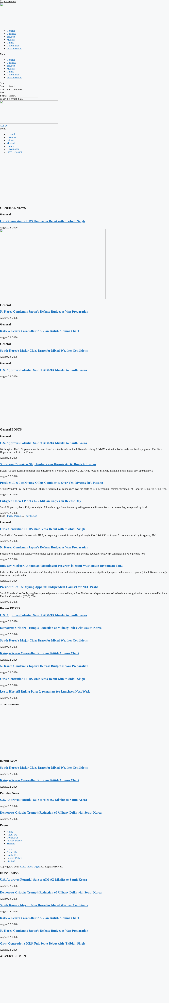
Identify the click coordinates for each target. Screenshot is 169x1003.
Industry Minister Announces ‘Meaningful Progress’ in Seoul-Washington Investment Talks (61, 565)
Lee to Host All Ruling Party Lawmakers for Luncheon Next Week (45, 691)
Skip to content (8, 1)
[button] (84, 54)
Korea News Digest (30, 866)
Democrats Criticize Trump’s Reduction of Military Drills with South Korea (51, 627)
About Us (12, 834)
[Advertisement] (84, 179)
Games (10, 42)
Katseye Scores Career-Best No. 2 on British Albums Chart (39, 331)
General (11, 30)
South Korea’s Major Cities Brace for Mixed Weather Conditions (44, 350)
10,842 (31, 516)
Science (11, 36)
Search (3, 86)
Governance (13, 45)
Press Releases (14, 48)
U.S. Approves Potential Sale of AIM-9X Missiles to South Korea (43, 370)
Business (11, 33)
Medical (11, 39)
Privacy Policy (14, 840)
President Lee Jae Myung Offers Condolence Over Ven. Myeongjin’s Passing (51, 482)
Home (10, 831)
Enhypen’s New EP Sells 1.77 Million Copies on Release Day (40, 501)
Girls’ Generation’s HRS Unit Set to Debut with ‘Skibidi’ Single (42, 221)
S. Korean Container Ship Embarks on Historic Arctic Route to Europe (48, 464)
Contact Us (12, 837)
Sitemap (11, 843)
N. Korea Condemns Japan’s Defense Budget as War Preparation (44, 311)
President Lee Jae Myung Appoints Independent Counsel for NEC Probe (49, 587)
